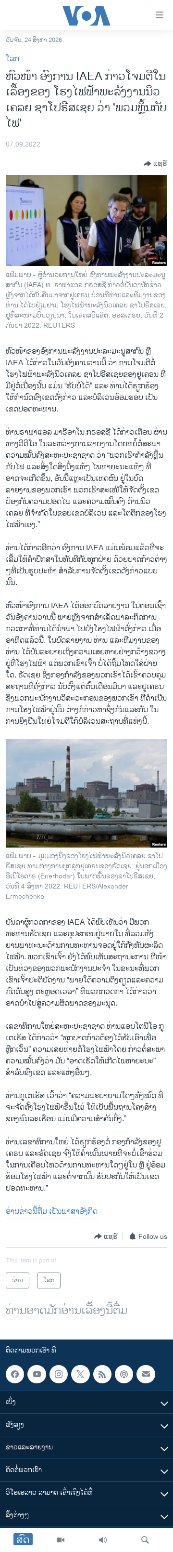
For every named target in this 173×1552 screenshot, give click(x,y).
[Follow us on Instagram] (58, 1374)
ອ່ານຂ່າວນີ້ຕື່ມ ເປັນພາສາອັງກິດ (52, 1211)
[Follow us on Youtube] (36, 1374)
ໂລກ (12, 59)
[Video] (60, 1540)
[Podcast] (124, 1374)
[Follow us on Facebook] (15, 1374)
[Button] (155, 164)
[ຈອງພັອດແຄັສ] (145, 1374)
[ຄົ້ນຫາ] (145, 1540)
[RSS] (102, 1374)
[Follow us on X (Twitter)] (80, 1374)
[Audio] (102, 1540)
